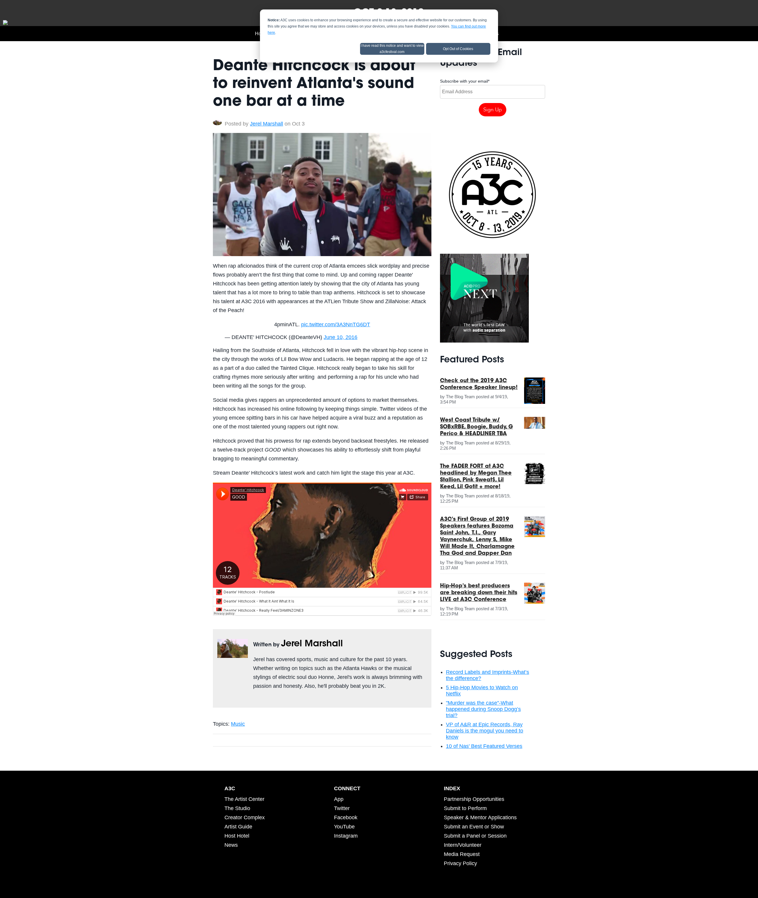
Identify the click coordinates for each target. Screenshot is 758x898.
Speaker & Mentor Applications (480, 817)
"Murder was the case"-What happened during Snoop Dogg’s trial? (483, 709)
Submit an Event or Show (474, 827)
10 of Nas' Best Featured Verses (484, 746)
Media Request (462, 854)
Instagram (346, 836)
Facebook (345, 817)
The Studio (237, 808)
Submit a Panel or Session (475, 836)
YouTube (344, 827)
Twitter (256, 699)
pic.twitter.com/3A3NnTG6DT (335, 324)
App (338, 799)
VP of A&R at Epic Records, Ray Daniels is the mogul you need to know (484, 731)
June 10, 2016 (340, 337)
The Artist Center (244, 799)
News (231, 845)
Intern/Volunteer (462, 845)
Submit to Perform (465, 808)
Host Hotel (236, 836)
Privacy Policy (460, 863)
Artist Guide (238, 827)
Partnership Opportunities (474, 799)
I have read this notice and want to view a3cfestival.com (392, 49)
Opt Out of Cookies (458, 49)
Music (238, 724)
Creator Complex (244, 817)
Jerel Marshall (266, 124)
